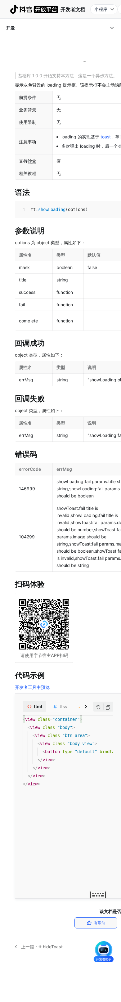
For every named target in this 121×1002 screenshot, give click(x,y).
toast (106, 136)
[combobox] (104, 9)
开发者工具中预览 (32, 687)
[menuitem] (60, 28)
